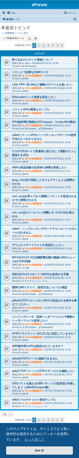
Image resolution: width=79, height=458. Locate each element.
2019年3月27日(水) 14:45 (57, 142)
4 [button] (48, 45)
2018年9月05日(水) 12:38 (57, 291)
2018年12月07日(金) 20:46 (58, 236)
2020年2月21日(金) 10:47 (57, 100)
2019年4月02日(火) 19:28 (57, 113)
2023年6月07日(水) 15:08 (45, 63)
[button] (62, 45)
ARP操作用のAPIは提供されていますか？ (37, 346)
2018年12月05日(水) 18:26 (58, 248)
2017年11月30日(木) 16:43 (58, 362)
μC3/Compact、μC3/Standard (37, 128)
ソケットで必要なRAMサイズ (30, 72)
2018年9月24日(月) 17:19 (57, 277)
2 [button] (39, 45)
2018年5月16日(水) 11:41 (57, 337)
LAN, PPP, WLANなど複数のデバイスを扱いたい (42, 84)
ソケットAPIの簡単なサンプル (31, 109)
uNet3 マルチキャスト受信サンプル (34, 399)
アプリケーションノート (35, 281)
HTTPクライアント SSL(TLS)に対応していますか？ (44, 333)
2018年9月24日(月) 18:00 (57, 264)
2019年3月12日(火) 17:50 (57, 187)
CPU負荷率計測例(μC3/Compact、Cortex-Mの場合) (44, 121)
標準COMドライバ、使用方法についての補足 (40, 287)
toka (27, 63)
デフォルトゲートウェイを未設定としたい (38, 245)
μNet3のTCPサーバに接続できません (35, 358)
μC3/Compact (29, 66)
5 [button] (53, 45)
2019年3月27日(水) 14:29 (57, 158)
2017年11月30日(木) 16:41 (58, 374)
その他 (25, 268)
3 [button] (43, 45)
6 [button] (57, 45)
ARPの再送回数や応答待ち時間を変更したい (39, 167)
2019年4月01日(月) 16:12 (57, 125)
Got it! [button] (39, 450)
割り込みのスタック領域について (32, 59)
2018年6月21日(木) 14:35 (57, 324)
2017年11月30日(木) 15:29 (58, 390)
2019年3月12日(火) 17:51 (57, 171)
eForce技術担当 (33, 75)
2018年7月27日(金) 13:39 (57, 307)
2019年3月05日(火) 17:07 (57, 219)
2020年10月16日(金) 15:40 (58, 88)
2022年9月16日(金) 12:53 (57, 75)
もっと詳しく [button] (34, 439)
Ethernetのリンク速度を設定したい (34, 97)
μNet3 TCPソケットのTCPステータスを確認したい (43, 371)
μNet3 (25, 78)
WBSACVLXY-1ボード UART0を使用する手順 (40, 274)
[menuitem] (11, 12)
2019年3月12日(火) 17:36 (57, 203)
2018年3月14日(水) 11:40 (57, 349)
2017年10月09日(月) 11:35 (58, 403)
